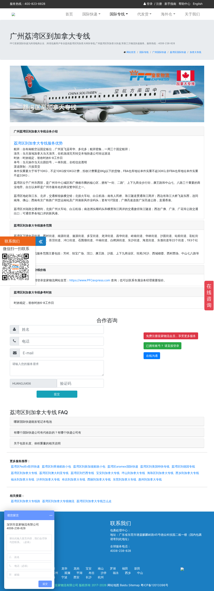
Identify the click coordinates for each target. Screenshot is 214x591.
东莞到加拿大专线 (124, 479)
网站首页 (131, 52)
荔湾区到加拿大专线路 (25, 501)
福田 (125, 568)
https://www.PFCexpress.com (89, 280)
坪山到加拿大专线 (133, 473)
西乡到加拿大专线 (187, 473)
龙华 (64, 568)
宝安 (89, 568)
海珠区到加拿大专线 (160, 473)
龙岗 (76, 568)
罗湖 (113, 568)
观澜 (67, 573)
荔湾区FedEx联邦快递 (25, 466)
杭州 (101, 577)
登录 (150, 3)
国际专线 (144, 52)
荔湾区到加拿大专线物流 (58, 501)
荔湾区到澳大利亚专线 (54, 473)
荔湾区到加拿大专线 (24, 473)
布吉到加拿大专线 (73, 479)
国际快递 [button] (89, 14)
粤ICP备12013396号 (154, 585)
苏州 (55, 573)
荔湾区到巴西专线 (82, 473)
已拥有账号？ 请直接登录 (162, 345)
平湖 (79, 573)
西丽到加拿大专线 (99, 479)
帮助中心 (184, 3)
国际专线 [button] (117, 14)
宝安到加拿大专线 (108, 473)
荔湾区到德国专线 (183, 466)
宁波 (64, 577)
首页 (69, 14)
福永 (116, 573)
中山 (140, 573)
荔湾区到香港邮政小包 (56, 466)
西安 (76, 577)
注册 (159, 3)
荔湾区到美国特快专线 (154, 466)
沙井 (104, 573)
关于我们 (192, 14)
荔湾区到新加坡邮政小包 (89, 466)
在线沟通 (152, 355)
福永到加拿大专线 (22, 479)
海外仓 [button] (166, 14)
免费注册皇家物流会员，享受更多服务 (171, 336)
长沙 (89, 577)
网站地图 (113, 585)
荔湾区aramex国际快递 (122, 466)
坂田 (137, 568)
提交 (57, 394)
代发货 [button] (143, 14)
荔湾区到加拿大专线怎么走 (94, 501)
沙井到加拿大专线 (48, 479)
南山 (101, 568)
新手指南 (170, 3)
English (198, 3)
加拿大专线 (195, 52)
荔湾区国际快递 (178, 52)
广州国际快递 (159, 52)
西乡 (128, 573)
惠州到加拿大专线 (150, 479)
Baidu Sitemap (130, 585)
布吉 (91, 573)
